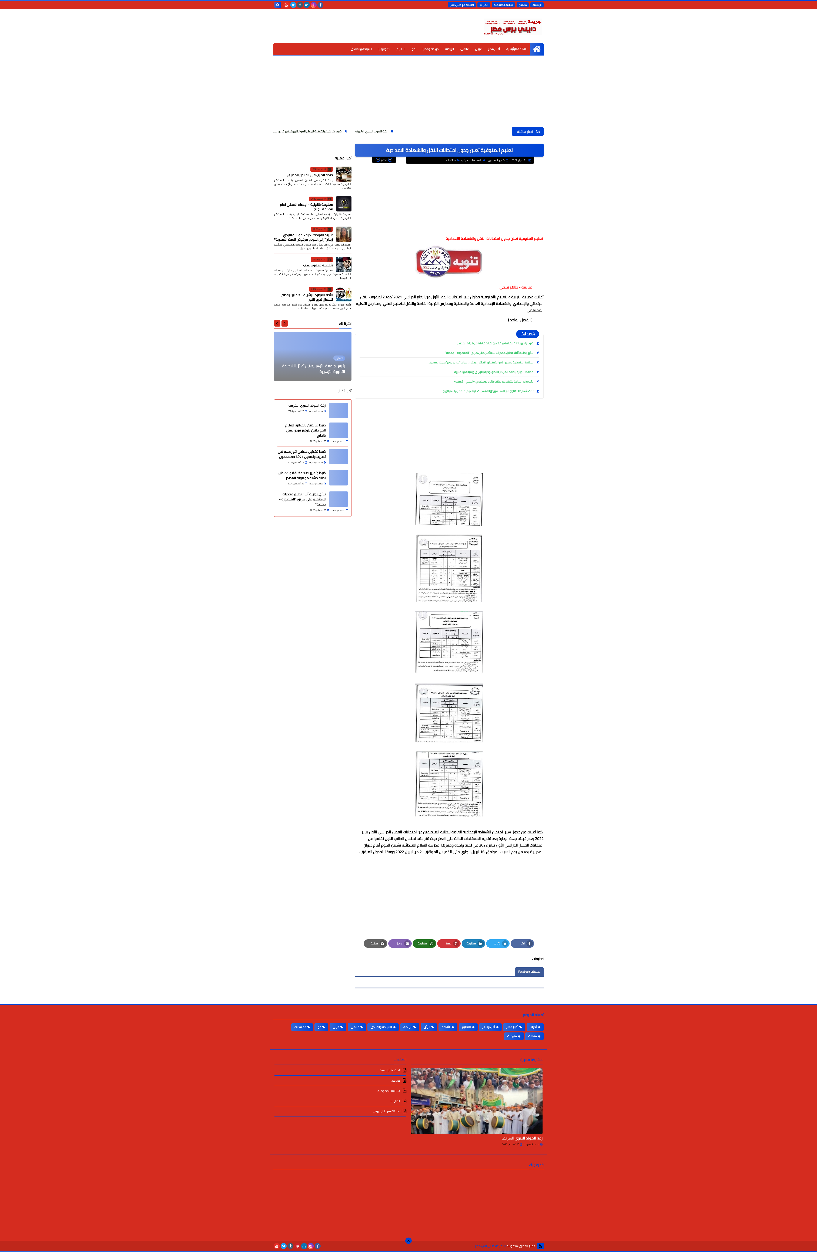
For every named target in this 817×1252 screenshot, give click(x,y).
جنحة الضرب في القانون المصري (310, 174)
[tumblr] (300, 5)
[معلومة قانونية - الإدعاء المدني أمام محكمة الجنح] (343, 203)
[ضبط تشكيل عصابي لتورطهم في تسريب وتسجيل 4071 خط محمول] (338, 456)
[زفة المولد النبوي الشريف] (338, 410)
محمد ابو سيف (532, 1144)
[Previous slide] (284, 323)
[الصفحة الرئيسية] (537, 49)
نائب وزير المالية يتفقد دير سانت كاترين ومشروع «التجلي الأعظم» (493, 381)
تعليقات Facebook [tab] (529, 971)
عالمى (464, 49)
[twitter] (293, 5)
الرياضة (449, 49)
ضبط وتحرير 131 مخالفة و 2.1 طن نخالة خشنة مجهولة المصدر (495, 343)
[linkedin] (307, 5)
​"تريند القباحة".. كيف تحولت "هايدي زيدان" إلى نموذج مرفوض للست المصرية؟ (303, 236)
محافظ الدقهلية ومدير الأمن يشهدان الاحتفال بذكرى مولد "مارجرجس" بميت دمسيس (480, 362)
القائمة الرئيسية (516, 49)
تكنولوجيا (384, 49)
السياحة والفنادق (361, 49)
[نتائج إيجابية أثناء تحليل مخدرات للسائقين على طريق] (338, 499)
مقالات (532, 1036)
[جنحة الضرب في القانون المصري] (343, 174)
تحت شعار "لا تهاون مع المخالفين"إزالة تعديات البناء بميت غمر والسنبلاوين (488, 391)
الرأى (427, 1027)
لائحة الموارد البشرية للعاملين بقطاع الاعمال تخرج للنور (307, 296)
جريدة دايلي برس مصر (488, 1246)
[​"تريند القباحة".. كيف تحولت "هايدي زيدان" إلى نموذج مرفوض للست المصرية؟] (343, 234)
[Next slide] (277, 323)
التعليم (401, 49)
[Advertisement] (408, 95)
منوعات (512, 1036)
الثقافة (446, 1027)
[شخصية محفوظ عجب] (343, 264)
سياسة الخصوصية (503, 4)
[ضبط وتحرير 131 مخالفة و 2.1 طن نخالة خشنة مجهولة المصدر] (338, 477)
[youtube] (286, 5)
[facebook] (320, 5)
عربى (478, 49)
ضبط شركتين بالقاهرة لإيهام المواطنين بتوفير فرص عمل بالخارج (378, 131)
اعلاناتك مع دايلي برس (462, 4)
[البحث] (277, 5)
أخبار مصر (494, 49)
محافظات (451, 160)
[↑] (408, 1241)
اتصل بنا (484, 4)
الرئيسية (537, 4)
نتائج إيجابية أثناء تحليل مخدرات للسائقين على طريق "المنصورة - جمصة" (489, 352)
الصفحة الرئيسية (472, 160)
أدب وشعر (488, 1027)
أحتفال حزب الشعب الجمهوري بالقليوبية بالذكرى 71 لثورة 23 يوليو (313, 368)
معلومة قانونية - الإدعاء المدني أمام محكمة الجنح (306, 206)
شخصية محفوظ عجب (318, 265)
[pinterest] (297, 1246)
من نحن (523, 4)
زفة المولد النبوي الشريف (447, 131)
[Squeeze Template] (540, 1246)
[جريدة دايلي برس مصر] (513, 26)
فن (413, 49)
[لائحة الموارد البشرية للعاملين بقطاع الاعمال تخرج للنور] (343, 294)
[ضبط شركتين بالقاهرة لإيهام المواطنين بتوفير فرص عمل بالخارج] (338, 430)
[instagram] (314, 5)
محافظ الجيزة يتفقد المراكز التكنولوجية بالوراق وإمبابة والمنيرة (493, 372)
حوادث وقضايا (430, 49)
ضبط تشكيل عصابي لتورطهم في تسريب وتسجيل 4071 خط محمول (284, 131)
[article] (312, 356)
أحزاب (533, 1027)
